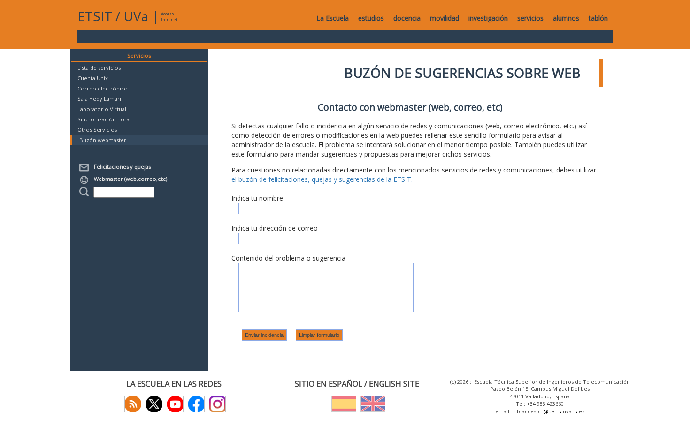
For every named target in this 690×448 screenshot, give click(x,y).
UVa (135, 16)
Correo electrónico (102, 88)
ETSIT (94, 16)
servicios (530, 18)
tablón (598, 18)
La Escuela (332, 18)
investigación (488, 18)
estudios (371, 18)
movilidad (444, 18)
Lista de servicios (99, 67)
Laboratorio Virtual (101, 108)
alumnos (566, 18)
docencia (407, 18)
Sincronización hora (103, 119)
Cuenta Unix (92, 78)
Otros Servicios (97, 129)
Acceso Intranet (169, 16)
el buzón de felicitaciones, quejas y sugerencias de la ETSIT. (322, 179)
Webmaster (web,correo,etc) (129, 178)
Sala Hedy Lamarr (99, 98)
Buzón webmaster (102, 139)
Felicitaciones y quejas (121, 166)
